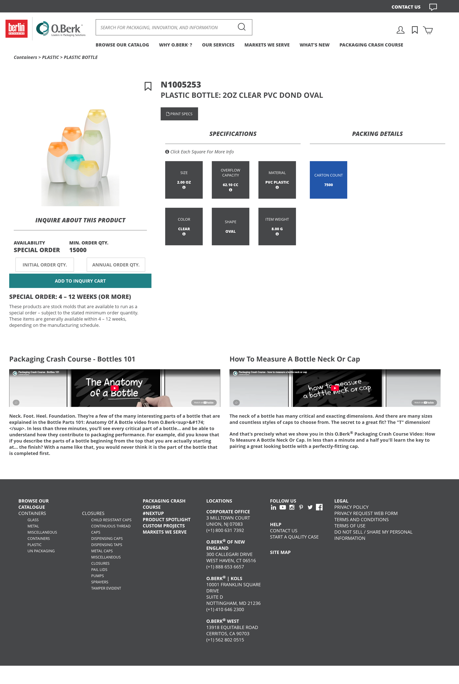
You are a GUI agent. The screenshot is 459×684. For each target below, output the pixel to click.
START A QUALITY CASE (294, 537)
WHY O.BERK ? (175, 45)
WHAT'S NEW (315, 45)
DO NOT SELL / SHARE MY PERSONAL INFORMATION (373, 535)
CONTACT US (406, 7)
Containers (25, 57)
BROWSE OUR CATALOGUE (33, 504)
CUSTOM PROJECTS (164, 526)
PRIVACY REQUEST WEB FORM (366, 513)
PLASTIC (50, 57)
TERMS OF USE (349, 526)
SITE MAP (280, 552)
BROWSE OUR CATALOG (122, 45)
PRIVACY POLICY (351, 507)
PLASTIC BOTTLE (81, 57)
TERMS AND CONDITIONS (361, 519)
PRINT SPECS (180, 113)
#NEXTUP (153, 513)
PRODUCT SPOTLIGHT (167, 519)
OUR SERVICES (218, 45)
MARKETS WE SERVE (267, 45)
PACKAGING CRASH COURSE (371, 45)
